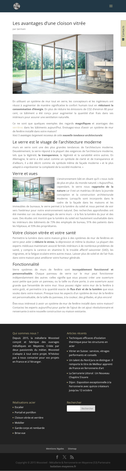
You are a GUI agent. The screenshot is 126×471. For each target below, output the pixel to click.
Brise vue (20, 433)
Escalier (19, 407)
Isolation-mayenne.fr (63, 466)
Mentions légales (55, 448)
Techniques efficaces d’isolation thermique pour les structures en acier (88, 342)
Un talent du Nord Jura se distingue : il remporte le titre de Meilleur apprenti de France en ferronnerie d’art (91, 364)
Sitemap (72, 448)
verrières (18, 127)
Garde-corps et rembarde (30, 428)
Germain (21, 29)
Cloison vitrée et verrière (29, 417)
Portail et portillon (25, 412)
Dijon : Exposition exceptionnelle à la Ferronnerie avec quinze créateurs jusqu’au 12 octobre (90, 386)
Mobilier (19, 422)
